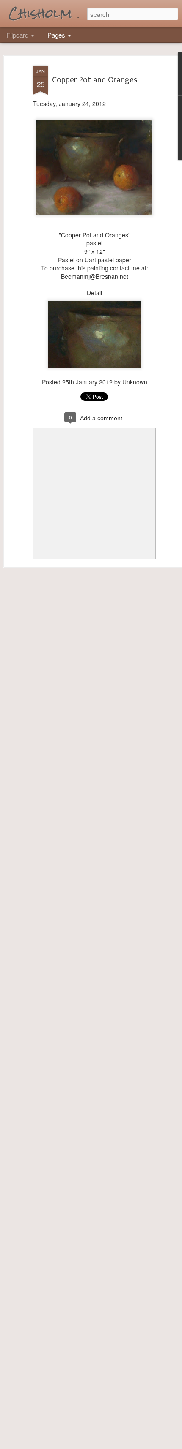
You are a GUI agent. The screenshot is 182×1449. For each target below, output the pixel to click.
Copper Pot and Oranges (94, 79)
